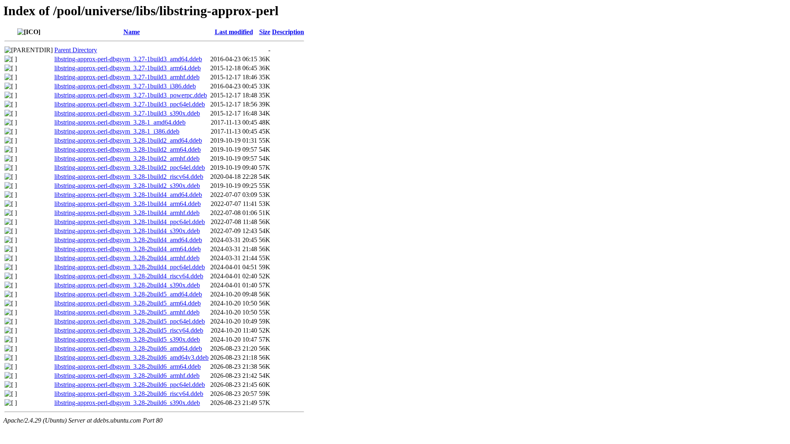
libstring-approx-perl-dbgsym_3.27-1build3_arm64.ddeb (127, 68)
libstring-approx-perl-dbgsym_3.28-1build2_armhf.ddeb (127, 158)
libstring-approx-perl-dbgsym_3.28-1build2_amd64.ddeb (128, 140)
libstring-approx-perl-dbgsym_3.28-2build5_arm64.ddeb (127, 303)
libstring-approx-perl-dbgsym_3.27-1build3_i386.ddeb (125, 86)
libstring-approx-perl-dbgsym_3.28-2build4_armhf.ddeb (127, 257)
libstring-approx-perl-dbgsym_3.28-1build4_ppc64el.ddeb (129, 221)
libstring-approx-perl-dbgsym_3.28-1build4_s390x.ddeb (127, 230)
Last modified (234, 31)
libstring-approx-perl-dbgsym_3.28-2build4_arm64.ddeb (127, 248)
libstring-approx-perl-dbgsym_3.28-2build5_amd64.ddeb (128, 294)
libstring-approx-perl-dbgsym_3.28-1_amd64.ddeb (120, 122)
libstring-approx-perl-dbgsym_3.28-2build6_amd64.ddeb (128, 348)
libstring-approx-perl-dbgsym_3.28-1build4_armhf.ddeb (127, 212)
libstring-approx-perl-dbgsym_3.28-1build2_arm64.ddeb (127, 149)
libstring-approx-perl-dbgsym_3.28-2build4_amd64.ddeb (128, 239)
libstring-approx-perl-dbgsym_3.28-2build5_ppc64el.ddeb (129, 321)
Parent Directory (75, 49)
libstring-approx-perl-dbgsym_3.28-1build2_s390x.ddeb (127, 185)
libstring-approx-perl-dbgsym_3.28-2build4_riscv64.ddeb (128, 276)
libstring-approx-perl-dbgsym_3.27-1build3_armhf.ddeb (127, 77)
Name (131, 31)
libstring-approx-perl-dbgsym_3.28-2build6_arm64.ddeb (127, 366)
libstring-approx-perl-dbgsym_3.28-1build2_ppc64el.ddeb (129, 167)
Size (264, 31)
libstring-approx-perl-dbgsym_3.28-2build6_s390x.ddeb (127, 402)
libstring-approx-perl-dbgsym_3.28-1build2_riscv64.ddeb (128, 176)
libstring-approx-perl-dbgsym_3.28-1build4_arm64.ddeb (127, 203)
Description (288, 31)
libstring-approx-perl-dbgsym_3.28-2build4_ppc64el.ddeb (129, 267)
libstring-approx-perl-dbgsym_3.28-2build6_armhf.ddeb (127, 375)
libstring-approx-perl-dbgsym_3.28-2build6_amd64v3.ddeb (131, 357)
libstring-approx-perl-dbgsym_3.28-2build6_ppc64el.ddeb (129, 384)
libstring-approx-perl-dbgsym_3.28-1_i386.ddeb (116, 131)
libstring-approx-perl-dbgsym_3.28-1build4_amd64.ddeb (128, 194)
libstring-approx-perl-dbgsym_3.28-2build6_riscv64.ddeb (128, 393)
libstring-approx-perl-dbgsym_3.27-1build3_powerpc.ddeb (130, 95)
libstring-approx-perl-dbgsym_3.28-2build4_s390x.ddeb (127, 285)
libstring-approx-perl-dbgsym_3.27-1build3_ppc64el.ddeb (129, 104)
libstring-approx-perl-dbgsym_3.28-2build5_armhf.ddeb (127, 312)
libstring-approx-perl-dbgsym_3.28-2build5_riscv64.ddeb (128, 330)
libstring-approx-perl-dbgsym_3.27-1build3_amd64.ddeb (128, 59)
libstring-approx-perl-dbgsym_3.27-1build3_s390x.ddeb (127, 113)
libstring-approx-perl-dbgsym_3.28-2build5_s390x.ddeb (127, 339)
